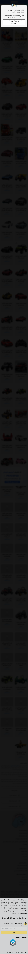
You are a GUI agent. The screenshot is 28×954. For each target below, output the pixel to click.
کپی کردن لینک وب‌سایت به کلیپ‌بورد (14, 22)
